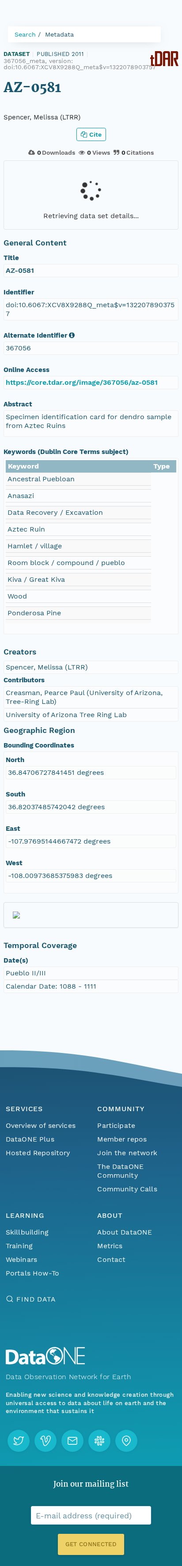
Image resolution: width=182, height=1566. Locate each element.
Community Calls (127, 1189)
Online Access (26, 370)
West (14, 863)
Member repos (122, 1139)
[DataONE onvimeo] (45, 1441)
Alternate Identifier (35, 335)
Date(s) (16, 960)
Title (11, 258)
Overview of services (41, 1125)
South (15, 794)
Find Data (36, 1299)
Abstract (18, 404)
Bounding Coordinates (39, 745)
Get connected (91, 1544)
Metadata (59, 34)
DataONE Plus (30, 1139)
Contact (111, 1259)
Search (25, 34)
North (15, 760)
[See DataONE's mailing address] (126, 1441)
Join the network (127, 1153)
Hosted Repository (38, 1153)
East (13, 829)
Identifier (19, 292)
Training (19, 1246)
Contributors (24, 680)
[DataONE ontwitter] (19, 1441)
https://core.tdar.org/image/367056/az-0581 (82, 382)
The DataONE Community (120, 1170)
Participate (116, 1125)
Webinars (21, 1259)
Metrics (109, 1246)
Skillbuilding (27, 1232)
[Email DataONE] (72, 1441)
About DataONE (124, 1232)
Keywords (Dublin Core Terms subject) (66, 452)
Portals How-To (32, 1273)
